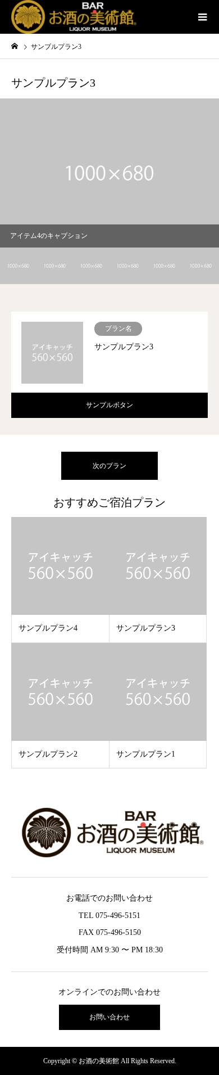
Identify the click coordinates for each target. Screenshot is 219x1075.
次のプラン (109, 466)
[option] (109, 173)
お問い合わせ (109, 1017)
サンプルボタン (109, 405)
